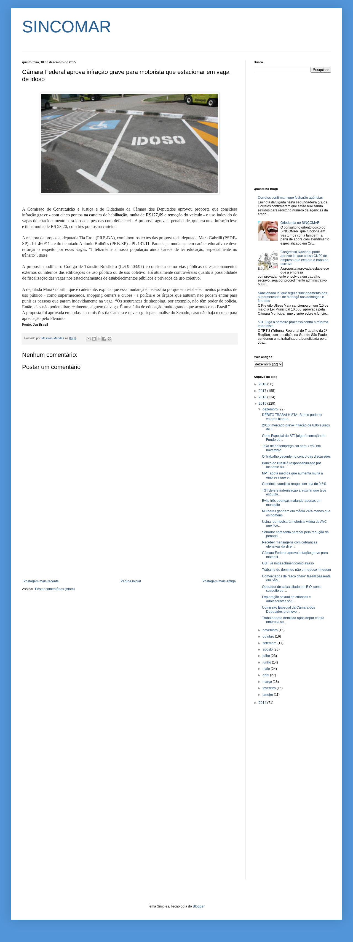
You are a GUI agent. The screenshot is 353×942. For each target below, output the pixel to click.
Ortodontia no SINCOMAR (300, 223)
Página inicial (131, 581)
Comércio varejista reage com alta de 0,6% (294, 484)
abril (266, 675)
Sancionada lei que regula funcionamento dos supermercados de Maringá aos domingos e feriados (292, 297)
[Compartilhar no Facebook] (104, 338)
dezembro (271, 409)
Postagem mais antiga (219, 581)
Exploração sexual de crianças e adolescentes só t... (286, 599)
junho (267, 662)
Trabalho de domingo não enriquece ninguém (296, 570)
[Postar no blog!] (94, 338)
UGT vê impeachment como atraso (288, 563)
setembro (270, 643)
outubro (269, 636)
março (268, 682)
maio (267, 669)
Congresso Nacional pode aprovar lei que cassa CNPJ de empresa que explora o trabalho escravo (304, 258)
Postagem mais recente (41, 581)
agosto (268, 649)
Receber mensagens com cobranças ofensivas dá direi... (289, 544)
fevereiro (270, 688)
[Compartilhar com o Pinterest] (109, 338)
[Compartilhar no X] (99, 338)
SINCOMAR (66, 26)
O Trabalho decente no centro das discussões (296, 456)
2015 (263, 403)
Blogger (198, 906)
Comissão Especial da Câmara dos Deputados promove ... (288, 609)
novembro (271, 630)
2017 (263, 391)
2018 (263, 384)
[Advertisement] (129, 533)
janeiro (268, 695)
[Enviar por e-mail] (88, 338)
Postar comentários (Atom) (55, 589)
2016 (263, 397)
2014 (263, 703)
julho (267, 656)
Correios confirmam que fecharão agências (290, 198)
